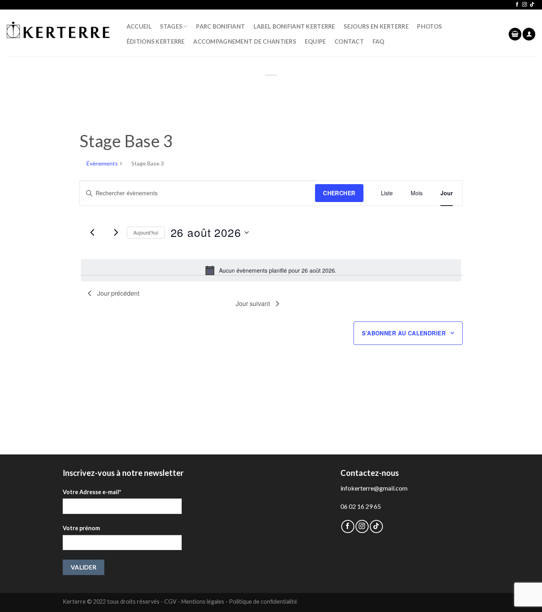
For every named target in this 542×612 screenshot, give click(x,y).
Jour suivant (253, 303)
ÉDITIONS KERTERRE (156, 41)
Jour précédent (118, 293)
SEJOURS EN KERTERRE (376, 26)
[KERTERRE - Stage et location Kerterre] (58, 32)
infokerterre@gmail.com (373, 488)
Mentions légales (202, 601)
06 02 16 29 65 (360, 506)
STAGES (171, 26)
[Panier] (515, 34)
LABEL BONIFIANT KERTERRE (294, 26)
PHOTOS (429, 26)
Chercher (339, 193)
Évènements (102, 163)
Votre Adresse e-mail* (92, 492)
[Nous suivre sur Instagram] (524, 5)
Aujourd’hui (145, 232)
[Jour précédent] (92, 232)
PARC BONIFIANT (220, 26)
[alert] (271, 270)
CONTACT (349, 41)
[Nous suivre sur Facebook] (517, 5)
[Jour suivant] (116, 232)
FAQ (378, 41)
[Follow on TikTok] (532, 5)
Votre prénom (81, 528)
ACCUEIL (139, 26)
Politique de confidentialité (263, 601)
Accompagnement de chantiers (244, 41)
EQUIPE (315, 41)
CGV (170, 601)
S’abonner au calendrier (404, 333)
